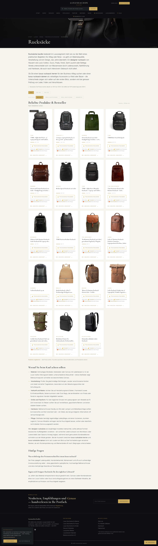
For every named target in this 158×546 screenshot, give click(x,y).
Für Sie (46, 92)
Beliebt (39, 97)
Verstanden (10, 541)
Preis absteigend (66, 97)
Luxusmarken (110, 13)
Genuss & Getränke (68, 528)
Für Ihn (38, 92)
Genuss (51, 13)
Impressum (101, 526)
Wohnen (82, 13)
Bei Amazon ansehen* (38, 155)
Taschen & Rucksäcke (52, 37)
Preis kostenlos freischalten (40, 145)
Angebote (79, 97)
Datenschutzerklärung (9, 537)
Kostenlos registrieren (34, 359)
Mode (58, 13)
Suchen (93, 8)
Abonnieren (124, 501)
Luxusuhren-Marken (68, 530)
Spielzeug (66, 13)
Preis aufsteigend (51, 97)
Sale (120, 13)
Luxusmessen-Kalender (69, 533)
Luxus (36, 37)
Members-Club (80, 16)
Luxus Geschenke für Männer (71, 521)
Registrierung (59, 505)
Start (38, 13)
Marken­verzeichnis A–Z (69, 535)
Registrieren (124, 3)
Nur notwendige (24, 541)
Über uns (100, 521)
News (89, 13)
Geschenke (99, 13)
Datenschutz (101, 528)
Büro (44, 13)
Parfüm (74, 13)
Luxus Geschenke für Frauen (71, 523)
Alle (31, 92)
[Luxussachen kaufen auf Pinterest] (35, 529)
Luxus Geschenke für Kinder (71, 526)
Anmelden (114, 3)
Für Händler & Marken (104, 523)
